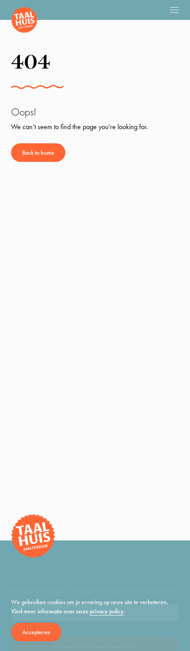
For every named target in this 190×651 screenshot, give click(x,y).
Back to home (38, 153)
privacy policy (107, 611)
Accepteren (36, 632)
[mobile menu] (174, 9)
